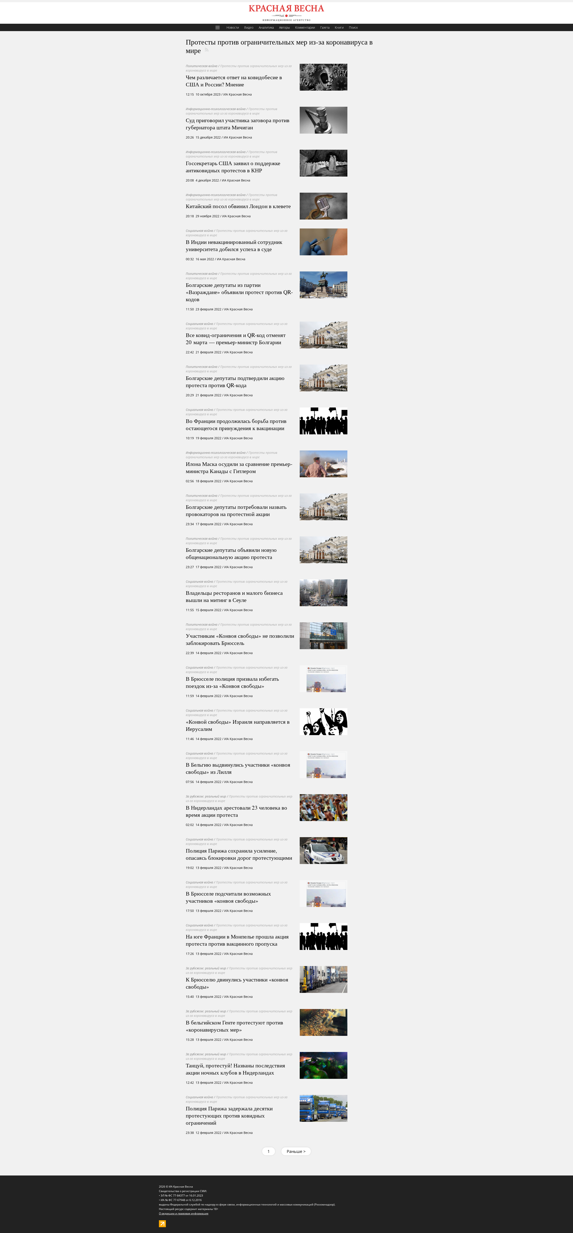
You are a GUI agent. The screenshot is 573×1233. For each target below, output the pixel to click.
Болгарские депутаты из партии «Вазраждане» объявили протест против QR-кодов (239, 292)
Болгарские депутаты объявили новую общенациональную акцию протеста (231, 553)
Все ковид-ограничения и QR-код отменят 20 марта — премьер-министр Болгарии (236, 338)
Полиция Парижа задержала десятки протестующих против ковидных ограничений (229, 1115)
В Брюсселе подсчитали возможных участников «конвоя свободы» (228, 897)
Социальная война (199, 230)
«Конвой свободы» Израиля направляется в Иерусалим (238, 725)
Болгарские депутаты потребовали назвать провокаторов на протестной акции (236, 510)
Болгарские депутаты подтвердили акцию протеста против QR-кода (235, 381)
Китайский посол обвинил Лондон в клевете (238, 206)
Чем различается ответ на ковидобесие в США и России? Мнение (234, 80)
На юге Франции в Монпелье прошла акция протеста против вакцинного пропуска (237, 939)
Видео (248, 27)
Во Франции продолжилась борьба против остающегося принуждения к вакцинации (236, 424)
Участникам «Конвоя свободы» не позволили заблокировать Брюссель (240, 639)
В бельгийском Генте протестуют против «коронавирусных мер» (234, 1025)
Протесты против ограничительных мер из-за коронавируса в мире (231, 111)
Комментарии (305, 27)
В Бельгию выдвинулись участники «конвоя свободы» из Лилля (238, 768)
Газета (324, 27)
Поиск (353, 27)
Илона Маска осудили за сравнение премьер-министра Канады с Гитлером (239, 467)
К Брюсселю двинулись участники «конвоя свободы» (237, 982)
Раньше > (296, 1151)
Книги (339, 27)
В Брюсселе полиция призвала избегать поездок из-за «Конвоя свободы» (232, 682)
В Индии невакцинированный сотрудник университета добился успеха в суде (234, 245)
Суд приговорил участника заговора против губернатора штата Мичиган (237, 123)
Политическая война (201, 66)
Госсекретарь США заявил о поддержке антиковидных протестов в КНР (233, 166)
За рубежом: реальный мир (206, 796)
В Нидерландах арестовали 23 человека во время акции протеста (236, 811)
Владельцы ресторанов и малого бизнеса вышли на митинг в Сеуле (234, 596)
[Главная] (286, 13)
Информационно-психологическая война (216, 109)
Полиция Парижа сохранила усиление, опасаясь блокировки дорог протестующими (239, 854)
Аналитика (266, 27)
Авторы (284, 27)
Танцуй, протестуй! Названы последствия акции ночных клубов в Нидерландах (235, 1068)
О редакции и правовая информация (183, 1213)
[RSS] (206, 49)
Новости (233, 27)
